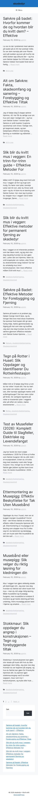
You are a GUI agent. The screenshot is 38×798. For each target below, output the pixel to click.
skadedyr (19, 3)
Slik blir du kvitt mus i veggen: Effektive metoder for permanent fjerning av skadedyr (18, 228)
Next (16, 702)
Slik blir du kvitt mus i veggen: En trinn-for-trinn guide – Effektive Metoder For (17, 160)
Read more (15, 64)
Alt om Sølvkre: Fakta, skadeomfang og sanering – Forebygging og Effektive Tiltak (17, 91)
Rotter (8, 411)
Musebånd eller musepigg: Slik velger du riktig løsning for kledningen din (16, 564)
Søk (7, 709)
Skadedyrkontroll (10, 208)
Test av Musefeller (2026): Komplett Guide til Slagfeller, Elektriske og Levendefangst (18, 432)
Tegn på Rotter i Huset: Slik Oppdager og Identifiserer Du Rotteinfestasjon (16, 364)
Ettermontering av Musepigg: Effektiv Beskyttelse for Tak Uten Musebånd (19, 498)
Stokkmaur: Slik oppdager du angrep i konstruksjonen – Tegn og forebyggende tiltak (17, 636)
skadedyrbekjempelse (15, 205)
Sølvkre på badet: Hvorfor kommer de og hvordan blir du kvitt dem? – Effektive (18, 27)
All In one (9, 71)
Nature (8, 343)
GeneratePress (19, 795)
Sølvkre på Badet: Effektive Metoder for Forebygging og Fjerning (19, 296)
